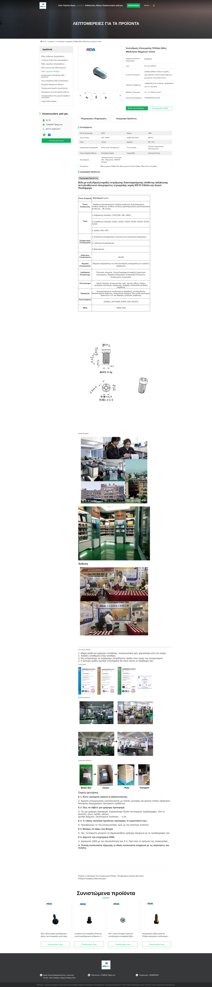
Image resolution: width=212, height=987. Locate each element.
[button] (44, 922)
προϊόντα (80, 5)
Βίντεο (99, 5)
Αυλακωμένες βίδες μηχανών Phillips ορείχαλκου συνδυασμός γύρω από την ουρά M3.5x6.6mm (155, 935)
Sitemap (40, 985)
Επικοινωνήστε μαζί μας (113, 5)
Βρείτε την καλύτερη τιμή (138, 108)
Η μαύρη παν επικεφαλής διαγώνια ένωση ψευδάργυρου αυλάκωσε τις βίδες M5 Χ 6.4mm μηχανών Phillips (89, 935)
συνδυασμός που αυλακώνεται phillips (100, 876)
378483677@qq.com (54, 125)
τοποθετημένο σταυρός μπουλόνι (130, 876)
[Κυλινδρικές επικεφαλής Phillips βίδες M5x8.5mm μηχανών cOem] (100, 68)
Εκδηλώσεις (90, 5)
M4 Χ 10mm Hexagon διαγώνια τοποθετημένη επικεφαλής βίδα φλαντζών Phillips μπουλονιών (120, 935)
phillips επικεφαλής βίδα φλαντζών (92, 879)
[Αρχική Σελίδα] (42, 5)
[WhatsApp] (44, 135)
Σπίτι (60, 5)
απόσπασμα (133, 5)
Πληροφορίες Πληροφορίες (94, 118)
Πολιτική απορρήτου (51, 985)
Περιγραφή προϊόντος (126, 118)
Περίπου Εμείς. (69, 5)
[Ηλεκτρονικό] (49, 135)
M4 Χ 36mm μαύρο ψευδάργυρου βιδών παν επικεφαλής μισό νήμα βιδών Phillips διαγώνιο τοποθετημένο (54, 935)
